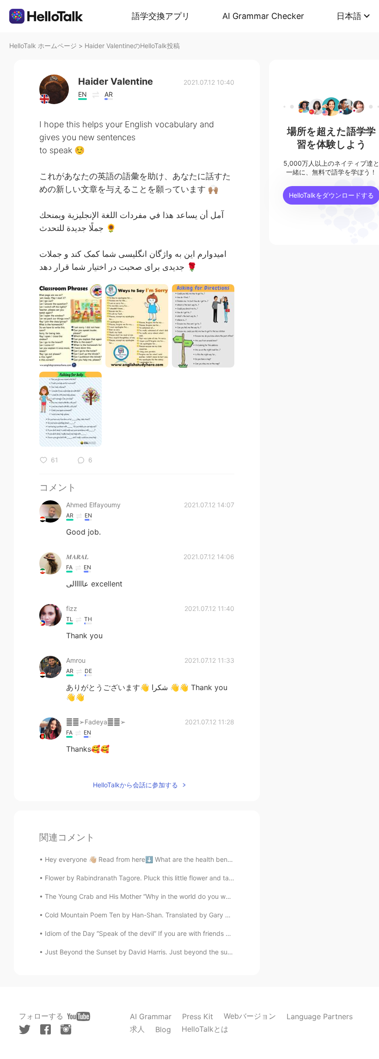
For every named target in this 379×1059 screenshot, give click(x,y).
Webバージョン (250, 1016)
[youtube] (78, 1016)
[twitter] (25, 1029)
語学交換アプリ (161, 16)
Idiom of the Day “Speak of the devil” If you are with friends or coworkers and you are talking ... (188, 933)
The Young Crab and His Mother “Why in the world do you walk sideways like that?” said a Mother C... (198, 896)
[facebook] (45, 1029)
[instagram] (66, 1029)
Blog (163, 1029)
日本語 (348, 16)
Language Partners (320, 1016)
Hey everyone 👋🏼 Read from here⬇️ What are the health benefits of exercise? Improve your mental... (196, 859)
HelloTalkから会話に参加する (135, 785)
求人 (137, 1029)
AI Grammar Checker (263, 16)
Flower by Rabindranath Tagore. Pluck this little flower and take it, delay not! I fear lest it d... (184, 878)
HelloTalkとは (205, 1029)
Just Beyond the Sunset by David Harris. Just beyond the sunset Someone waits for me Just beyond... (200, 952)
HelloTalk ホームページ (43, 46)
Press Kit (197, 1016)
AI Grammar (150, 1016)
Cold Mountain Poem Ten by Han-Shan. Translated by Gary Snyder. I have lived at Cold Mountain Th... (199, 915)
